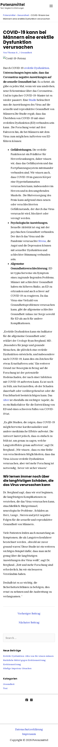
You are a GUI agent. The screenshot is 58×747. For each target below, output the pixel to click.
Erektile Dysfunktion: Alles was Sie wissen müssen (28, 656)
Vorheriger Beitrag (29, 613)
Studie (32, 100)
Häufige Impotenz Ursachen (17, 668)
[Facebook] (26, 699)
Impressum (29, 734)
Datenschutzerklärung (29, 729)
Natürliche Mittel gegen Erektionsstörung (24, 660)
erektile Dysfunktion (36, 68)
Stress (42, 241)
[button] (43, 6)
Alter (6, 400)
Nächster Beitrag (29, 622)
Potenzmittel (12, 4)
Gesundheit (23, 15)
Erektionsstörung (12, 664)
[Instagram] (31, 699)
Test (5, 688)
